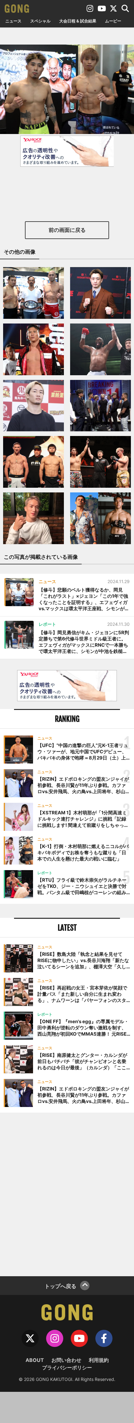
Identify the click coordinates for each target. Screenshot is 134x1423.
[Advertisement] (67, 1194)
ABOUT (35, 1360)
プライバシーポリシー (67, 1367)
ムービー (113, 20)
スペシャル (40, 20)
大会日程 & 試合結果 (77, 20)
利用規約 (99, 1360)
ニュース (13, 20)
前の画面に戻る (67, 230)
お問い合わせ (66, 1360)
